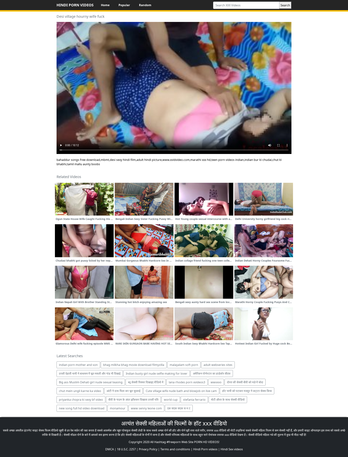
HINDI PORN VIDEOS (75, 5)
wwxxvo (216, 382)
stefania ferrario (194, 400)
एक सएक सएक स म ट (178, 408)
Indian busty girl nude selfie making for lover (156, 373)
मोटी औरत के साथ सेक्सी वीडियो (228, 400)
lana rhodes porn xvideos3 (187, 382)
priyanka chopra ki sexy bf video (81, 400)
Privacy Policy (148, 449)
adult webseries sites (218, 365)
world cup (171, 400)
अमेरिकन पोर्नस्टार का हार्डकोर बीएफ (212, 373)
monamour (117, 408)
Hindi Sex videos (232, 449)
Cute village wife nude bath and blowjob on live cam (181, 391)
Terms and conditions (175, 449)
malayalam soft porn (184, 365)
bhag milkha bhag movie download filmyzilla (133, 365)
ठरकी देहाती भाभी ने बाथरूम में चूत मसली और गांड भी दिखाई (89, 373)
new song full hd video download (81, 408)
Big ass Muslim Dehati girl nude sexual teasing (91, 382)
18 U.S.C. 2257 (126, 449)
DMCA (109, 449)
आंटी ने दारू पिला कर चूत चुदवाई (123, 391)
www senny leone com (146, 408)
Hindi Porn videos (205, 449)
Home (105, 5)
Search (285, 5)
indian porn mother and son (78, 365)
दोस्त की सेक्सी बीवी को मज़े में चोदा (245, 382)
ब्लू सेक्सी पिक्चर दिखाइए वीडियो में (145, 382)
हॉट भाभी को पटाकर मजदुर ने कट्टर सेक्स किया (247, 391)
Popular (124, 5)
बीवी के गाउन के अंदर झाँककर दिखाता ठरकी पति (133, 400)
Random (145, 5)
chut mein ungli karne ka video (80, 391)
